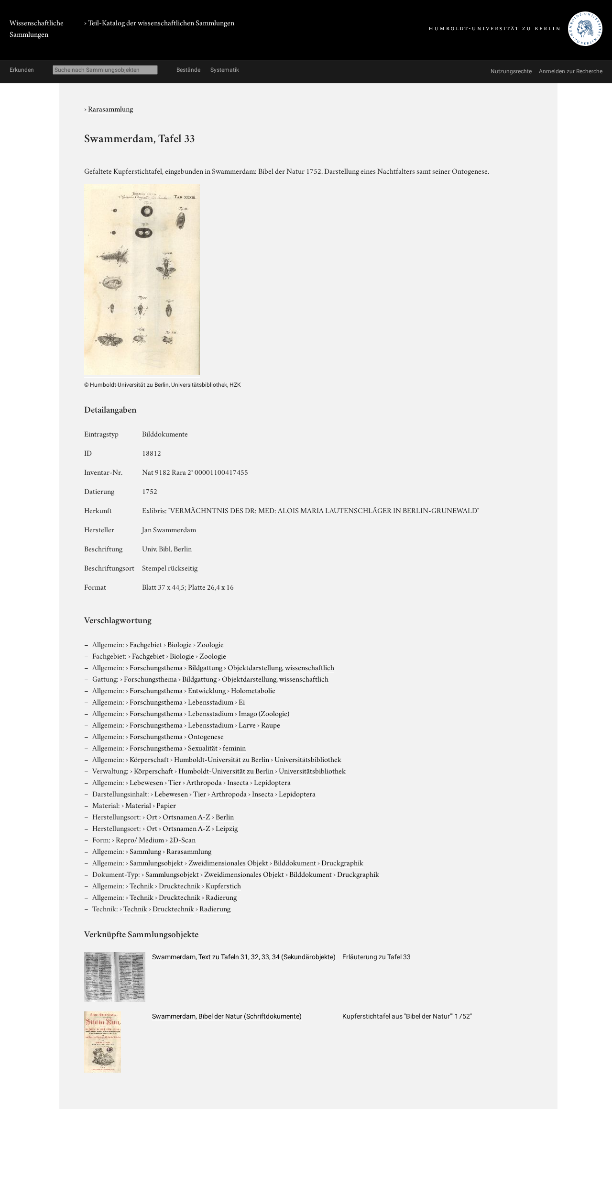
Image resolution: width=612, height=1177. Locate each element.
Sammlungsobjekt (156, 862)
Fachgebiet (146, 644)
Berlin (225, 816)
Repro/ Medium (140, 839)
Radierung (221, 896)
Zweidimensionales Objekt (228, 862)
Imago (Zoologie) (264, 712)
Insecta (238, 781)
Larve (247, 724)
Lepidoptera (272, 781)
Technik (141, 885)
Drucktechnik (179, 885)
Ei (242, 701)
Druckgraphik (342, 862)
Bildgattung (205, 666)
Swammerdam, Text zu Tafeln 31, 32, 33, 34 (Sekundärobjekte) (244, 957)
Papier (166, 804)
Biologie (179, 644)
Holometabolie (253, 689)
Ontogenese (206, 735)
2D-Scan (182, 839)
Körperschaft (149, 758)
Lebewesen (146, 781)
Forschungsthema (156, 666)
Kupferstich (223, 885)
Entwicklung (207, 689)
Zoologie (210, 644)
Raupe (270, 724)
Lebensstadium (210, 701)
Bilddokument (294, 862)
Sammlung (145, 850)
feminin (234, 747)
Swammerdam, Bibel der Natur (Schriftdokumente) (227, 1016)
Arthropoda (204, 781)
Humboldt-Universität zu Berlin (221, 758)
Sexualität (203, 747)
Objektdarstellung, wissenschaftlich (281, 666)
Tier (174, 781)
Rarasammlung (110, 108)
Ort (151, 816)
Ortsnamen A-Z (186, 816)
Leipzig (227, 827)
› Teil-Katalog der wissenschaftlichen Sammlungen (159, 22)
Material (138, 804)
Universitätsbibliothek (307, 758)
